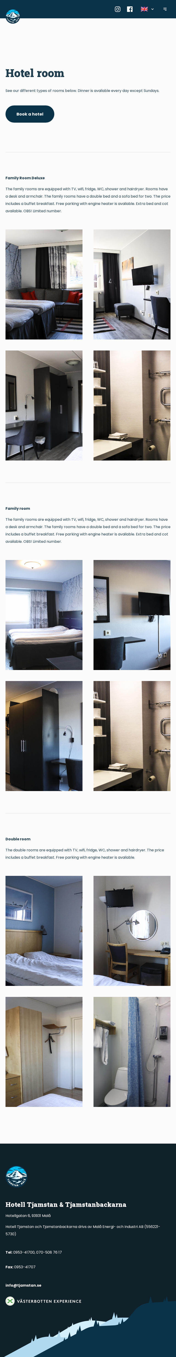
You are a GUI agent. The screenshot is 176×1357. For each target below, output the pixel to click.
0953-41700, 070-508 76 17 (34, 1252)
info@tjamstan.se (23, 1285)
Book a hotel (29, 114)
